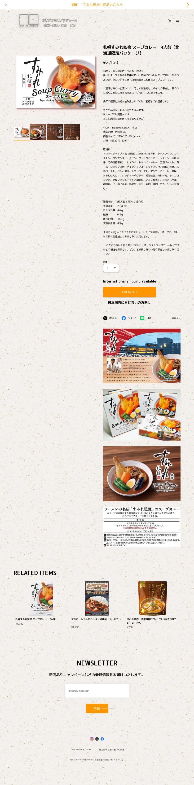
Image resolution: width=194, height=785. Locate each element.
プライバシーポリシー (80, 750)
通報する (176, 318)
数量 (105, 261)
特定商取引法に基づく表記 (111, 750)
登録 (97, 708)
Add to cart (129, 292)
